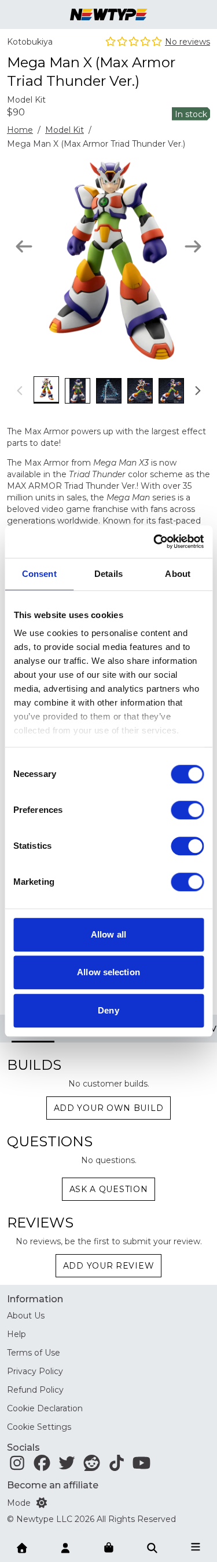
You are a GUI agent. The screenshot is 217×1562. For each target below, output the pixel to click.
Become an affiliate (52, 1485)
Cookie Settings (39, 1427)
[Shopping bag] (108, 1548)
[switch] (187, 810)
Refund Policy (35, 1390)
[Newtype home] (108, 14)
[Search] (152, 1547)
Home (20, 130)
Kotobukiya (30, 42)
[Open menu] (195, 1547)
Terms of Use (33, 1352)
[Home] (22, 1547)
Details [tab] (108, 574)
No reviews (187, 42)
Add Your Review (109, 1266)
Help (16, 1334)
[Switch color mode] (41, 1503)
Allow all (108, 934)
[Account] (65, 1547)
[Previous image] (24, 246)
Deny (108, 1010)
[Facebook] (42, 1466)
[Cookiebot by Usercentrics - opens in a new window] (154, 541)
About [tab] (177, 574)
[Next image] (193, 246)
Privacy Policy (35, 1371)
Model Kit (64, 130)
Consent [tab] (39, 574)
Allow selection (108, 972)
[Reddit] (92, 1466)
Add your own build (109, 1108)
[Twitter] (67, 1466)
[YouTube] (141, 1466)
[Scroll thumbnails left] (20, 390)
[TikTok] (116, 1466)
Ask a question (108, 1189)
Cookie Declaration (45, 1408)
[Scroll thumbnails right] (197, 390)
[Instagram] (17, 1466)
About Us (26, 1315)
